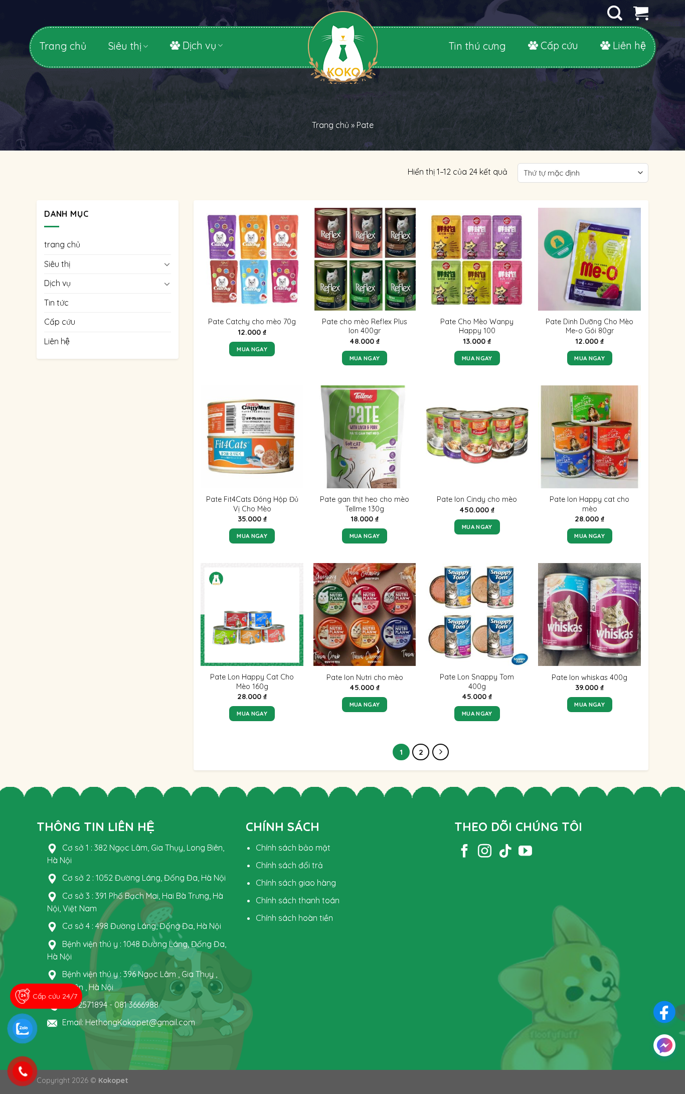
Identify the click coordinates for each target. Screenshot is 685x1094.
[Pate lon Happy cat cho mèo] (589, 436)
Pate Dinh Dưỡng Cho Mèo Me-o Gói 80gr (589, 326)
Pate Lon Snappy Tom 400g (477, 681)
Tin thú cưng (477, 46)
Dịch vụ (199, 45)
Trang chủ (62, 46)
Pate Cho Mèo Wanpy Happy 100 (476, 326)
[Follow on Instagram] (484, 852)
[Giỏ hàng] (640, 13)
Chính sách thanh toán (297, 900)
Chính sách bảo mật (293, 848)
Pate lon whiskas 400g (589, 677)
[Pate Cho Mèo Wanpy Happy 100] (477, 259)
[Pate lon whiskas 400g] (589, 614)
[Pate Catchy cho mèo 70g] (252, 259)
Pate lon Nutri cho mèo (364, 677)
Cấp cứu (559, 45)
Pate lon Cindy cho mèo (477, 499)
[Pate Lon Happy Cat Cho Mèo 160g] (252, 614)
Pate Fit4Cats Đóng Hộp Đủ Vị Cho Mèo (252, 504)
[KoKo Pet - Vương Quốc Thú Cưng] (342, 66)
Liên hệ (629, 45)
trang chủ (62, 244)
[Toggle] (167, 264)
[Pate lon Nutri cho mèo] (364, 614)
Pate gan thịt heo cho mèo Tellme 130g (364, 504)
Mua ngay (252, 349)
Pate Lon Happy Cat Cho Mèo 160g (252, 681)
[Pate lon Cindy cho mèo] (477, 436)
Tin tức (56, 303)
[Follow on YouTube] (525, 852)
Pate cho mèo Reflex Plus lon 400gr (364, 326)
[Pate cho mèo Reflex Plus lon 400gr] (364, 259)
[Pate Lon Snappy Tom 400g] (477, 614)
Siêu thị (124, 46)
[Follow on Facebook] (464, 852)
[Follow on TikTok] (505, 852)
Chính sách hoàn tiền (294, 918)
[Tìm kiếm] (614, 13)
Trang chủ (330, 125)
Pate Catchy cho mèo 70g (252, 321)
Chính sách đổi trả (289, 865)
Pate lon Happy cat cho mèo (589, 504)
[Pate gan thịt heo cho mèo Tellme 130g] (364, 436)
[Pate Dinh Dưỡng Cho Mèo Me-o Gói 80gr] (589, 259)
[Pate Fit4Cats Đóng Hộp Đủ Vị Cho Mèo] (252, 436)
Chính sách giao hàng (296, 883)
